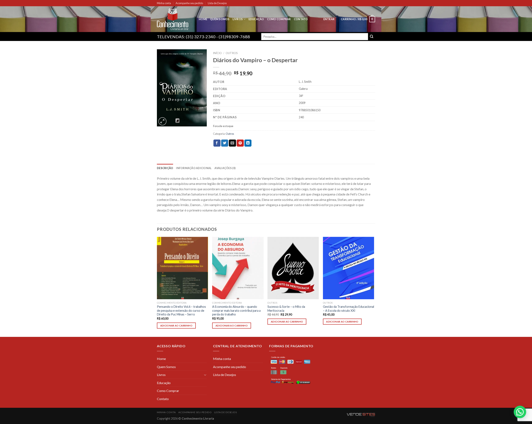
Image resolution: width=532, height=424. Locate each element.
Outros (232, 53)
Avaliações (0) (224, 168)
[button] (520, 412)
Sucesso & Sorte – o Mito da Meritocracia (286, 308)
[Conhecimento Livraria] (174, 19)
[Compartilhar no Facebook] (216, 143)
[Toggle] (205, 374)
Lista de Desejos (217, 3)
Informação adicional (194, 168)
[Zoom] (162, 121)
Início (217, 53)
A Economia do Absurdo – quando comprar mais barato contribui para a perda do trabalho (236, 310)
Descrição (165, 168)
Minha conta (164, 3)
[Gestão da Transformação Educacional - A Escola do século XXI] (348, 268)
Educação (256, 19)
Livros (238, 19)
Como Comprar (279, 19)
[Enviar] (371, 36)
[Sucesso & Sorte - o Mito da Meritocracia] (293, 268)
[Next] (374, 286)
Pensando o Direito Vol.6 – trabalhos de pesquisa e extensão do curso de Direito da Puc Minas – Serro (181, 310)
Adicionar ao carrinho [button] (176, 325)
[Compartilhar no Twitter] (224, 143)
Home (203, 19)
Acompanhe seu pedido (189, 3)
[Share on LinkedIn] (247, 143)
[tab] (165, 168)
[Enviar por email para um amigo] (232, 143)
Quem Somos (220, 19)
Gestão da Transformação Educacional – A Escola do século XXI (348, 308)
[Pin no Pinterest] (240, 143)
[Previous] (157, 286)
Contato (301, 19)
